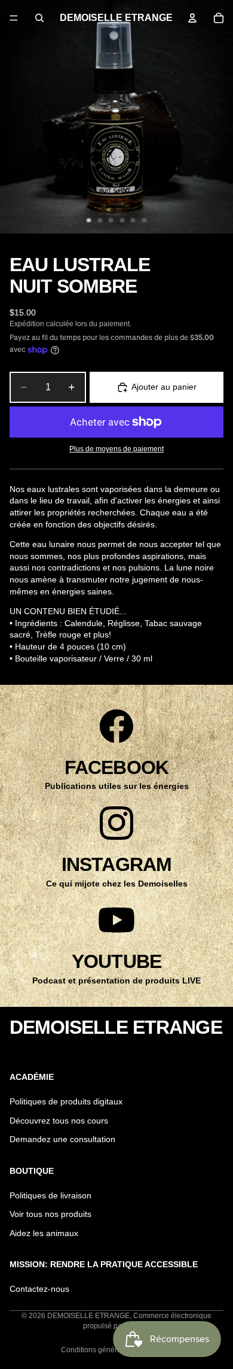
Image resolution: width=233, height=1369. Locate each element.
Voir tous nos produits (50, 1214)
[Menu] (13, 18)
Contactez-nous (39, 1289)
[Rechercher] (39, 18)
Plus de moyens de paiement (116, 449)
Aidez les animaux (44, 1233)
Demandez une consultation (62, 1140)
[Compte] (192, 18)
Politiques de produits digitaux (66, 1101)
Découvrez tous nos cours (59, 1120)
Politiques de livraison (50, 1195)
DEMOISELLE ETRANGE (88, 1316)
